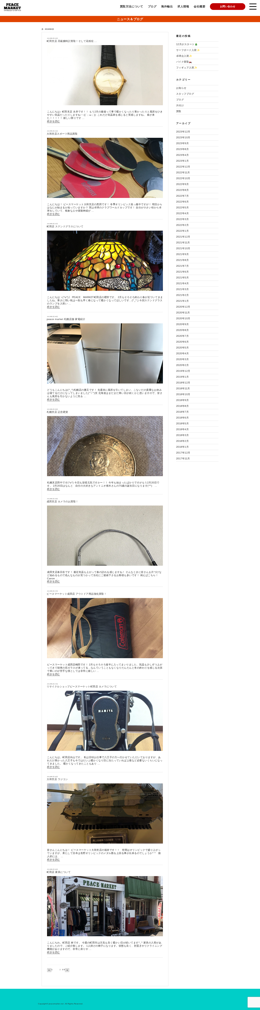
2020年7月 (182, 335)
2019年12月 (183, 371)
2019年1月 (182, 376)
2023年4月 (182, 155)
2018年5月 (182, 423)
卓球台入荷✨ (184, 55)
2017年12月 (183, 452)
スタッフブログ (185, 93)
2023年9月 (182, 143)
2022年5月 (182, 207)
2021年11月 (183, 242)
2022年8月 (182, 190)
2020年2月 (182, 365)
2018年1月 (182, 446)
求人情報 (183, 6)
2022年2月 (182, 225)
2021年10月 (183, 248)
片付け (180, 105)
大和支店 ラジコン (57, 779)
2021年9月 (182, 254)
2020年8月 (182, 330)
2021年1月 (182, 300)
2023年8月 (182, 149)
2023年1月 (182, 160)
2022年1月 (182, 230)
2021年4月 (182, 283)
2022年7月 (182, 195)
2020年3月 (182, 359)
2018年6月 (182, 417)
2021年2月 (182, 295)
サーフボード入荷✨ (188, 50)
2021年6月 (182, 271)
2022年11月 (183, 172)
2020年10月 (183, 318)
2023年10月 (183, 137)
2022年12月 (183, 166)
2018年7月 (182, 411)
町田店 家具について (59, 872)
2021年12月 (183, 236)
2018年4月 (182, 429)
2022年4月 (182, 213)
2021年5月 (182, 277)
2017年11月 (183, 458)
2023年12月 (183, 131)
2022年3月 (182, 219)
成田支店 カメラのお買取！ (62, 501)
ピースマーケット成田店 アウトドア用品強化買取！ (76, 593)
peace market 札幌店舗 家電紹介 (66, 319)
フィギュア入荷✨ (186, 67)
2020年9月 (182, 324)
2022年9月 (182, 184)
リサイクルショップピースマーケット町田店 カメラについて (82, 686)
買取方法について (131, 6)
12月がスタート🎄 (187, 44)
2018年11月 (183, 388)
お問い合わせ (227, 6)
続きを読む (53, 121)
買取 (178, 111)
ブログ (152, 6)
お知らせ (181, 87)
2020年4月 (182, 353)
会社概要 (199, 6)
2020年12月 (183, 306)
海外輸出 (167, 6)
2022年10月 (183, 178)
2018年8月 (182, 406)
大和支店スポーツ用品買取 (62, 133)
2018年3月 (182, 435)
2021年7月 (182, 265)
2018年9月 (182, 400)
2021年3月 (182, 289)
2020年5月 (182, 347)
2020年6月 (182, 341)
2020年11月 (183, 312)
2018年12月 (183, 382)
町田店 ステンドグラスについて (65, 226)
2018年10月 (183, 394)
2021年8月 (182, 260)
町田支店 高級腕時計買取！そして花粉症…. (72, 41)
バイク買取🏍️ (184, 61)
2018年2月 (182, 441)
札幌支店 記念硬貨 (57, 412)
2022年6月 (182, 201)
